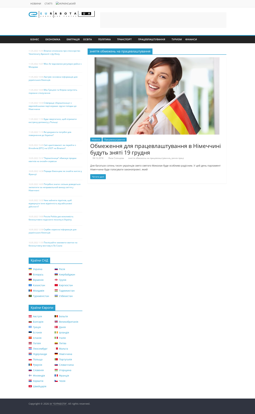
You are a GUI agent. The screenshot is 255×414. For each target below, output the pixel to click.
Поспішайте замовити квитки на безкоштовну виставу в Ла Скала (53, 244)
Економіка (52, 39)
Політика (104, 39)
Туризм (177, 39)
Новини (35, 3)
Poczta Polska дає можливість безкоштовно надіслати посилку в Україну (51, 218)
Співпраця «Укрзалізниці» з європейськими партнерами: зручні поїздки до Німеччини (52, 106)
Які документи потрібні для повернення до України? (50, 134)
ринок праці (178, 158)
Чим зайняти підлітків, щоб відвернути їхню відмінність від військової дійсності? (50, 203)
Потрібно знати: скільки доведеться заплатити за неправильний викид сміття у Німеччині (54, 187)
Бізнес (34, 39)
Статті (48, 3)
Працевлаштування (151, 39)
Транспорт (124, 39)
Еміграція (73, 39)
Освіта (87, 39)
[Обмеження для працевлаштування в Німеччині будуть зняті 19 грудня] (157, 59)
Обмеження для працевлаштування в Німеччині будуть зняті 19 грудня (155, 149)
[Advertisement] (163, 20)
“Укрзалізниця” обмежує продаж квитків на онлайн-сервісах (52, 160)
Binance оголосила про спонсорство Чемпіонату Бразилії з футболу (54, 52)
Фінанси (191, 39)
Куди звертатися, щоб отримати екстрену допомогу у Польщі (53, 121)
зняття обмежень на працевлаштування (149, 158)
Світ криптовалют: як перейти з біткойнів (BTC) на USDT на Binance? (52, 147)
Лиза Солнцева (116, 158)
